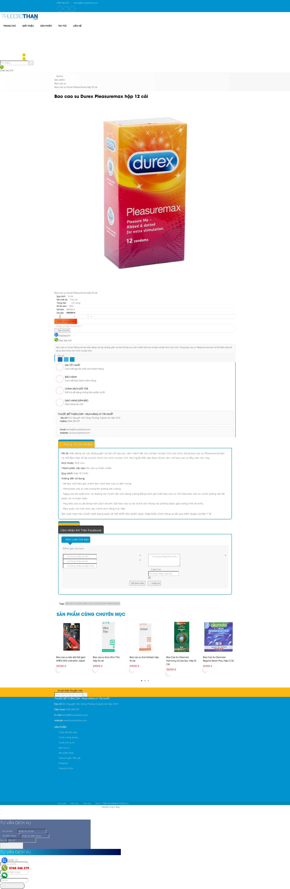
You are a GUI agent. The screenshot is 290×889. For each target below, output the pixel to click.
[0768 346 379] (5, 868)
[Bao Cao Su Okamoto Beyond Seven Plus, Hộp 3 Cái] (218, 636)
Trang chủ (9, 25)
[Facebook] (60, 359)
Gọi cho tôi (63, 330)
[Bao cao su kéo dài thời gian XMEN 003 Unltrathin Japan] (71, 636)
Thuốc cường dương (68, 737)
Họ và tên (9, 831)
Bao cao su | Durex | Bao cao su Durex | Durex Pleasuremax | (93, 603)
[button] (26, 31)
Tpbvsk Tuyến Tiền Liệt (69, 758)
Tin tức (62, 25)
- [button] (57, 316)
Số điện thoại (10, 835)
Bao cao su (63, 747)
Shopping (63, 763)
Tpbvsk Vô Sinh (65, 768)
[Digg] (72, 359)
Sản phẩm (46, 25)
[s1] (19, 20)
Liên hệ (77, 25)
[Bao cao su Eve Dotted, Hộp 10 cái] (145, 636)
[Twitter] (66, 359)
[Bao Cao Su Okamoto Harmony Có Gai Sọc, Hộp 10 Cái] (181, 636)
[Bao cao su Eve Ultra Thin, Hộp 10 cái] (108, 636)
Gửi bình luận (137, 583)
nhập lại (155, 583)
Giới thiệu (28, 25)
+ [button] (91, 316)
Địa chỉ (3, 840)
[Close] (1, 810)
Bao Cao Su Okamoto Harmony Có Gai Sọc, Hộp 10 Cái (181, 660)
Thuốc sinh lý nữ (66, 742)
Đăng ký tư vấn (12, 845)
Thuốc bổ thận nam (67, 732)
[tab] (145, 444)
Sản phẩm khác (66, 752)
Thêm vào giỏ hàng (66, 321)
